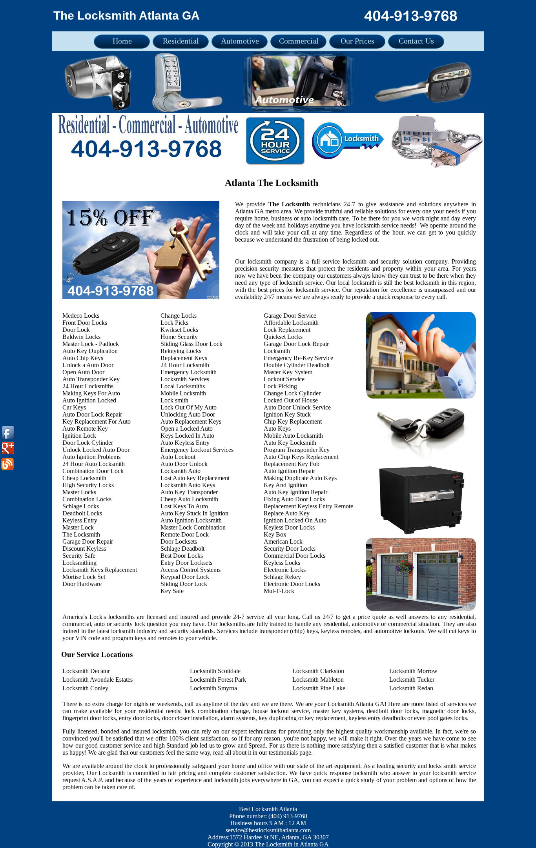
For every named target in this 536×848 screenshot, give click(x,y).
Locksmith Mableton (318, 679)
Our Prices (357, 40)
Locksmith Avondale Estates (97, 679)
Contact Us (416, 40)
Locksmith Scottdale (215, 671)
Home (122, 40)
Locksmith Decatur (86, 671)
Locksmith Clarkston (318, 671)
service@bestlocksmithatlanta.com (268, 830)
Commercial (299, 40)
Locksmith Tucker (411, 679)
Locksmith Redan (411, 688)
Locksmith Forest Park (218, 679)
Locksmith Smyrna (213, 688)
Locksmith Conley (85, 688)
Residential (181, 40)
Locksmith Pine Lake (318, 688)
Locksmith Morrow (413, 671)
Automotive (240, 40)
